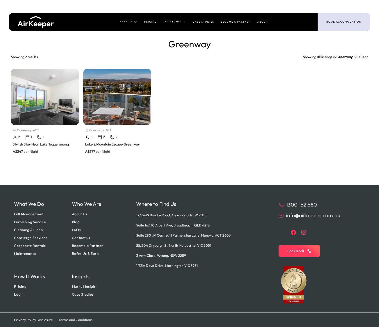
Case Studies (203, 21)
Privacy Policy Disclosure (33, 320)
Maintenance (25, 253)
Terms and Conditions (76, 320)
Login (19, 294)
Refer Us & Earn (85, 253)
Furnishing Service (30, 222)
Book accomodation (343, 21)
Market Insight (84, 286)
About (262, 21)
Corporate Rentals (30, 245)
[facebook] (293, 232)
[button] (129, 22)
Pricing (150, 21)
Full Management (29, 214)
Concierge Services (30, 237)
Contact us (81, 237)
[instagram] (303, 232)
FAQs (76, 230)
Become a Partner (236, 21)
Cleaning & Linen (28, 230)
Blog (76, 222)
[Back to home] (36, 22)
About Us (79, 214)
